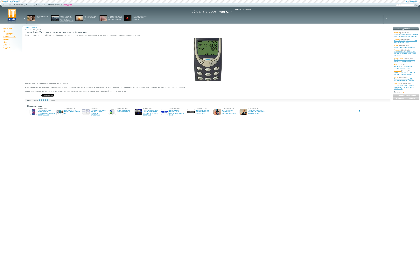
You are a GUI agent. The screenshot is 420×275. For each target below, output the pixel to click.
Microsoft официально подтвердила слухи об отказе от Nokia (203, 111)
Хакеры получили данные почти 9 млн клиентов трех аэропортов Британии (67, 18)
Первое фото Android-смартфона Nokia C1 (124, 111)
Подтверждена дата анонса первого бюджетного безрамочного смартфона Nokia (46, 112)
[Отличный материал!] (47, 100)
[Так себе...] (44, 100)
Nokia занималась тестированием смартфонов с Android (229, 111)
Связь (6, 31)
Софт (5, 42)
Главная (27, 27)
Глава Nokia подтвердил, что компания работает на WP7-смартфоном (256, 111)
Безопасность (9, 36)
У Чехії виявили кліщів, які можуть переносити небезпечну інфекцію (115, 17)
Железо (6, 45)
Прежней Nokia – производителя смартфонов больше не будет (176, 112)
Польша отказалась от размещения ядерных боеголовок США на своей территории (405, 53)
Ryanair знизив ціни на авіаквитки (404, 47)
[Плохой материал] (42, 100)
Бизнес (6, 39)
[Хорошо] (45, 100)
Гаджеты (7, 47)
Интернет (7, 28)
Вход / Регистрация (412, 2)
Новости (35, 27)
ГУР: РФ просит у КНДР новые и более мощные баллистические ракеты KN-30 (404, 87)
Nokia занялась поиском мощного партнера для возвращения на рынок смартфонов (150, 112)
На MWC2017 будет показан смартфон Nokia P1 (72, 111)
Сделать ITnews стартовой (11, 2)
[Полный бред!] (40, 100)
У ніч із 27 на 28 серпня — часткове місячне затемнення (139, 17)
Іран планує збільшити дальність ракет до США (91, 17)
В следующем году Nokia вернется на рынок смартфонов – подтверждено (98, 112)
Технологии (8, 34)
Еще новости (398, 92)
